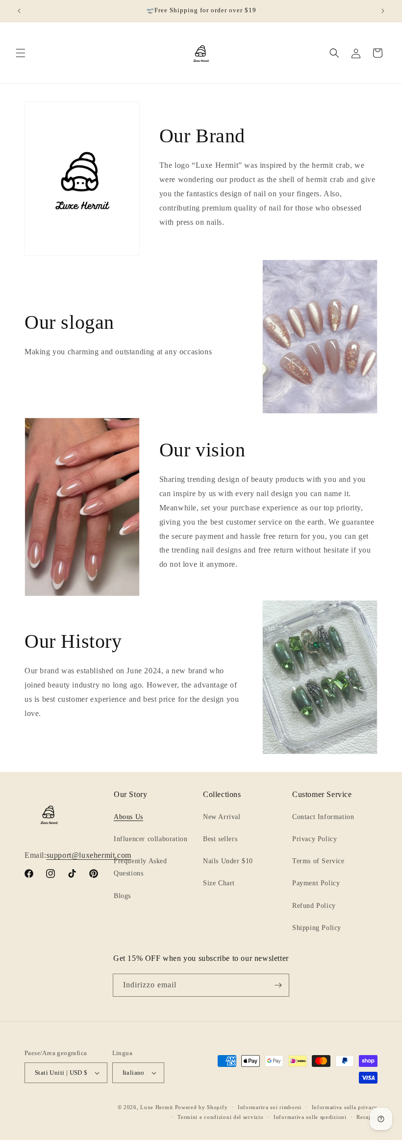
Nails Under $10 (228, 861)
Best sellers (220, 839)
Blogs (122, 896)
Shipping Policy (316, 927)
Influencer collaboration (150, 839)
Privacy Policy (314, 839)
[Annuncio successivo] (383, 11)
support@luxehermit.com (89, 855)
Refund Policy (314, 905)
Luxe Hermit (156, 1107)
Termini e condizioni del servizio (220, 1117)
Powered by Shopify (201, 1107)
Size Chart (219, 883)
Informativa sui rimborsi (270, 1107)
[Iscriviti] (278, 985)
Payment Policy (316, 883)
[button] (20, 53)
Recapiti (366, 1117)
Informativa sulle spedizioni (310, 1117)
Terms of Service (318, 861)
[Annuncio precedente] (19, 11)
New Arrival (222, 817)
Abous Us (128, 817)
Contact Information (323, 817)
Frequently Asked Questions (140, 867)
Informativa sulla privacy (345, 1107)
